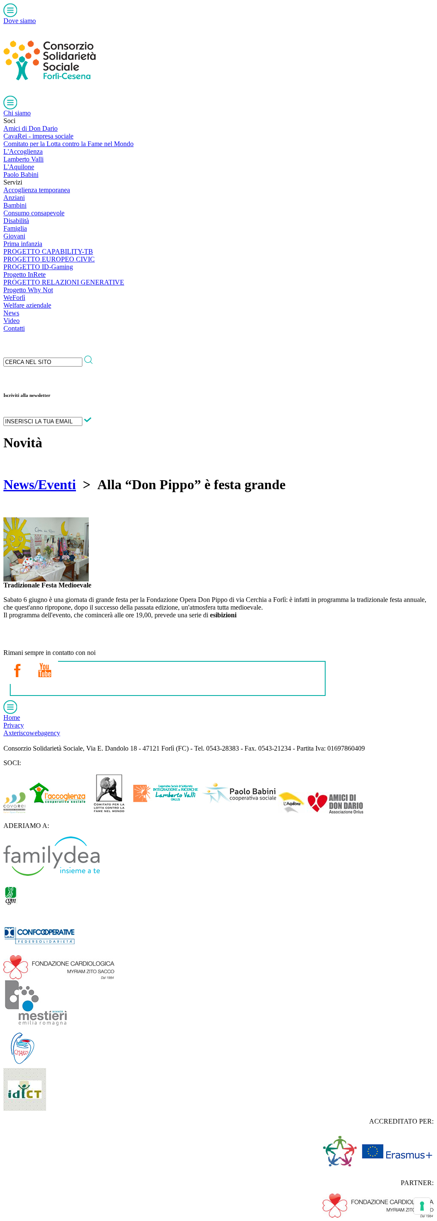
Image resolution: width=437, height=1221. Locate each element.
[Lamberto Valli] (165, 811)
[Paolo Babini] (238, 811)
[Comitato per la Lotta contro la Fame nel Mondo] (109, 811)
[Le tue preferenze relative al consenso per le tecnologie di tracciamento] (422, 1206)
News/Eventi (39, 484)
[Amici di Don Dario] (335, 811)
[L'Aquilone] (291, 811)
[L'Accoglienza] (57, 811)
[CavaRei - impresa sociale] (14, 811)
